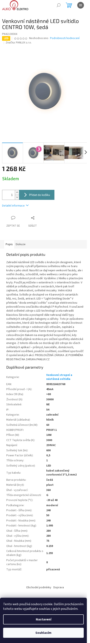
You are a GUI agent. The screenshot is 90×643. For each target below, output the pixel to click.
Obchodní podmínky (38, 587)
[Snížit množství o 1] (17, 197)
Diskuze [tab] (21, 244)
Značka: (19, 43)
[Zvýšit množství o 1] (17, 192)
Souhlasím (43, 632)
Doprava (58, 587)
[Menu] (80, 5)
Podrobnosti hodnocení (65, 38)
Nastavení (43, 619)
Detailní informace (13, 206)
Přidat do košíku (39, 195)
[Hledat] (58, 5)
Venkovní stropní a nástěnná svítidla (59, 377)
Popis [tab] (9, 244)
